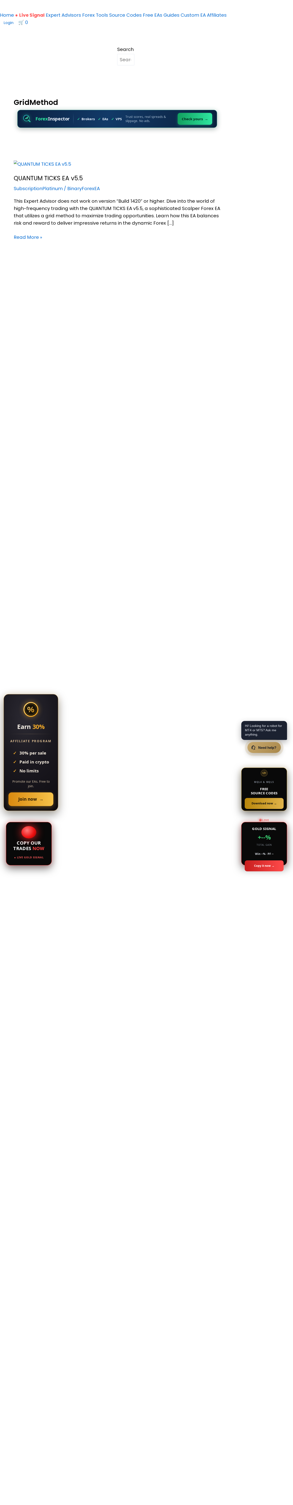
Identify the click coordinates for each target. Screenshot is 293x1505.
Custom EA (193, 15)
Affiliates (217, 15)
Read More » (28, 237)
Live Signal (32, 15)
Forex (88, 15)
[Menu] (34, 24)
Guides (171, 15)
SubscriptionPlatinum (38, 188)
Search (125, 49)
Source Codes (125, 15)
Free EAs (152, 15)
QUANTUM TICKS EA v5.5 (48, 178)
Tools (102, 15)
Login (9, 22)
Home (7, 15)
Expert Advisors (63, 15)
